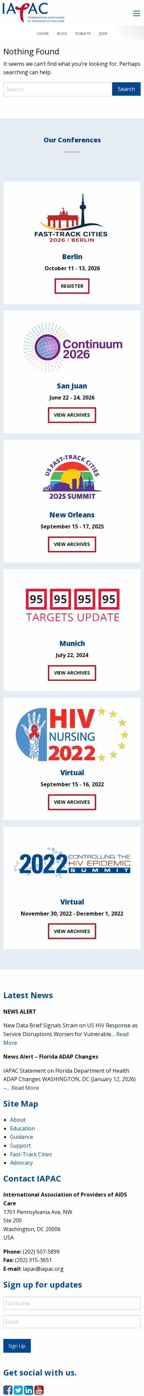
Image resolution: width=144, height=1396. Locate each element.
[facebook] (7, 1392)
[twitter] (18, 1392)
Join (103, 33)
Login (43, 33)
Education (22, 1128)
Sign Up (16, 1346)
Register (72, 286)
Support (20, 1145)
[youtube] (39, 1392)
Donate (83, 33)
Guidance (21, 1137)
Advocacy (21, 1162)
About (17, 1119)
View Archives (72, 415)
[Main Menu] (136, 13)
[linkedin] (28, 1392)
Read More (25, 1087)
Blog (62, 33)
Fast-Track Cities (31, 1154)
